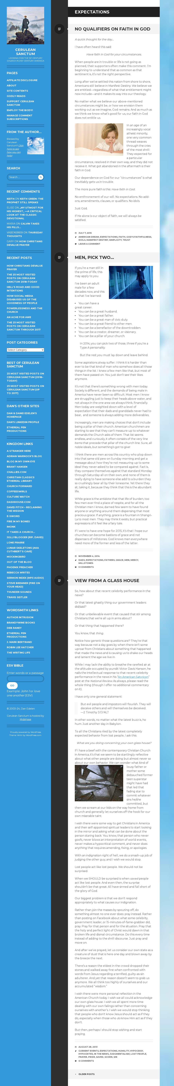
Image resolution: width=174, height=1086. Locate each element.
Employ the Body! (20, 110)
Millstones (86, 563)
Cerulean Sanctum (25, 52)
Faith (122, 237)
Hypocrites (86, 1054)
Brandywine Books (21, 622)
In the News (101, 1054)
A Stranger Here (19, 450)
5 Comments (86, 567)
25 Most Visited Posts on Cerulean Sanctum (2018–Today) (25, 377)
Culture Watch (18, 496)
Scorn (108, 1057)
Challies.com (16, 472)
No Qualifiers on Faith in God (112, 29)
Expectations (109, 237)
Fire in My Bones (18, 521)
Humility (123, 1051)
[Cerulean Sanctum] (25, 25)
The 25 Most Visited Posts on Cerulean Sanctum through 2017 (24, 326)
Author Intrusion (20, 617)
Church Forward (19, 486)
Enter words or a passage (25, 673)
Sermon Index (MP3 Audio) (25, 577)
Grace (119, 560)
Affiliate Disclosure (22, 80)
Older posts (86, 1074)
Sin (115, 1057)
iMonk (11, 526)
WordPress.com (33, 735)
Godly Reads (16, 96)
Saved (99, 1057)
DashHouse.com (18, 502)
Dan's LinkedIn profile (23, 422)
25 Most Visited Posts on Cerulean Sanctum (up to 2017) (25, 389)
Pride (91, 1057)
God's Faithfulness (138, 237)
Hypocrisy (136, 1051)
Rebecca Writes (18, 572)
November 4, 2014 (89, 556)
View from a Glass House (107, 580)
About (11, 85)
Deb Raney (14, 627)
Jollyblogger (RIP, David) (25, 537)
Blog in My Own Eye (21, 461)
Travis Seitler (17, 597)
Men (126, 560)
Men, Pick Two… (94, 257)
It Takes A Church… (21, 532)
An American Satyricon (133, 677)
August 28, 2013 (88, 1047)
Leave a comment (89, 244)
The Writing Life (18, 652)
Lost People (138, 1054)
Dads (82, 560)
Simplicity (115, 240)
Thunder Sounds (19, 592)
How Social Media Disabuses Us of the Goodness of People (22, 299)
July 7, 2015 (85, 233)
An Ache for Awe (19, 317)
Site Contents (17, 90)
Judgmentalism (120, 1054)
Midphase (25, 719)
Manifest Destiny (97, 240)
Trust (126, 240)
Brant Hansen (17, 466)
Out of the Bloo (19, 562)
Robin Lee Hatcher (20, 647)
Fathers (109, 560)
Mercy (134, 560)
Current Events (89, 1051)
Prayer (83, 1057)
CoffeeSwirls (17, 491)
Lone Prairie (15, 542)
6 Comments (86, 1061)
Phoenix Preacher (20, 567)
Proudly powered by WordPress (25, 732)
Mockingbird (16, 556)
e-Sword (13, 516)
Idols (82, 240)
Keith (10, 198)
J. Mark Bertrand (19, 642)
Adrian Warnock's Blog (24, 456)
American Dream (89, 237)
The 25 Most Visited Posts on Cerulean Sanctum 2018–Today (22, 278)
